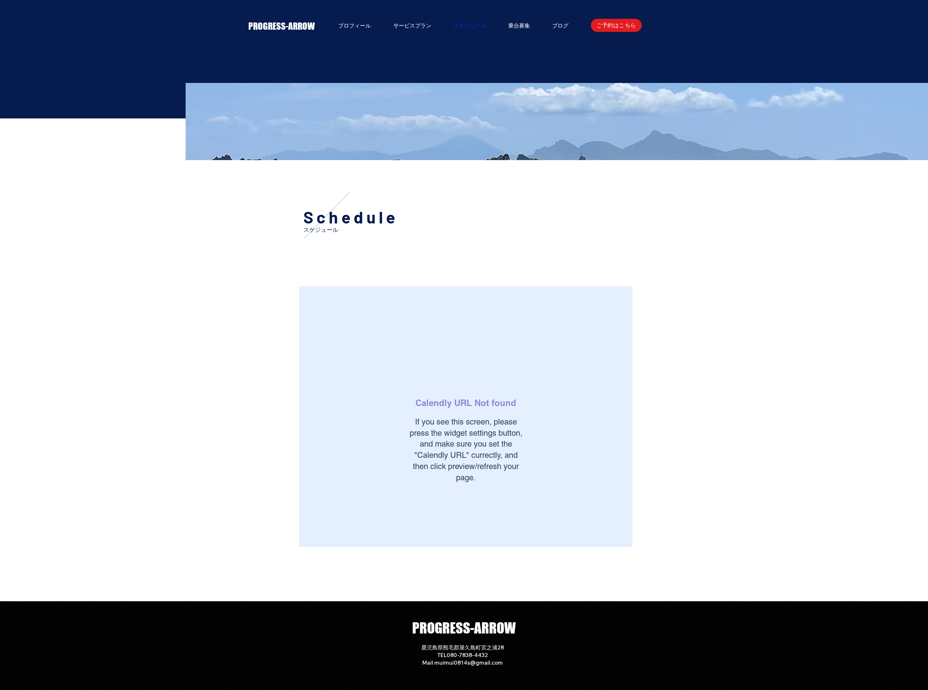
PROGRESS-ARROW (281, 26)
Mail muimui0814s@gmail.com (462, 662)
